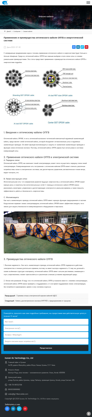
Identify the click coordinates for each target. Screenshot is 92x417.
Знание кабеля (27, 31)
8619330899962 (14, 389)
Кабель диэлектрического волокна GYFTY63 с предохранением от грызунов (43, 301)
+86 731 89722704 (15, 385)
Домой (9, 31)
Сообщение (16, 31)
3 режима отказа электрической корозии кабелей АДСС (37, 296)
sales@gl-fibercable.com (18, 394)
